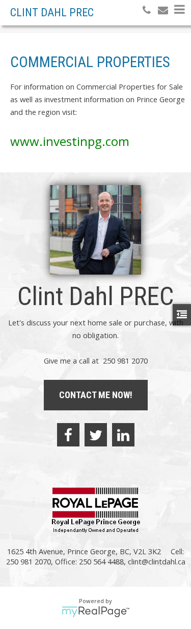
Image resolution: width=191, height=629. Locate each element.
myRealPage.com (95, 612)
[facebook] (68, 434)
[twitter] (96, 434)
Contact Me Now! (95, 395)
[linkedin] (123, 434)
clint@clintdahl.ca (156, 561)
